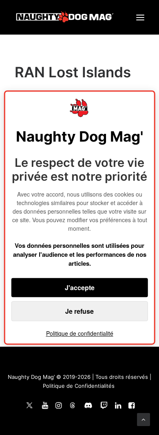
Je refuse (79, 311)
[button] (140, 17)
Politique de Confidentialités (79, 386)
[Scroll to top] (143, 419)
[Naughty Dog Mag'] (65, 17)
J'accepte (80, 287)
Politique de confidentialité (79, 333)
